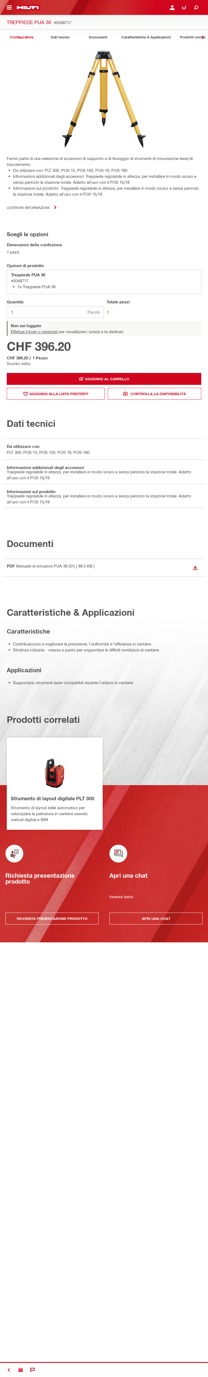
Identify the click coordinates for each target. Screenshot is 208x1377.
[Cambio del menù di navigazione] (9, 8)
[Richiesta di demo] (21, 1370)
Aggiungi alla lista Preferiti (59, 394)
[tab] (22, 37)
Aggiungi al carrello (107, 379)
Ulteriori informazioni (28, 207)
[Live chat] (32, 1370)
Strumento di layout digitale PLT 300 (52, 798)
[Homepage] (27, 8)
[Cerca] (196, 8)
